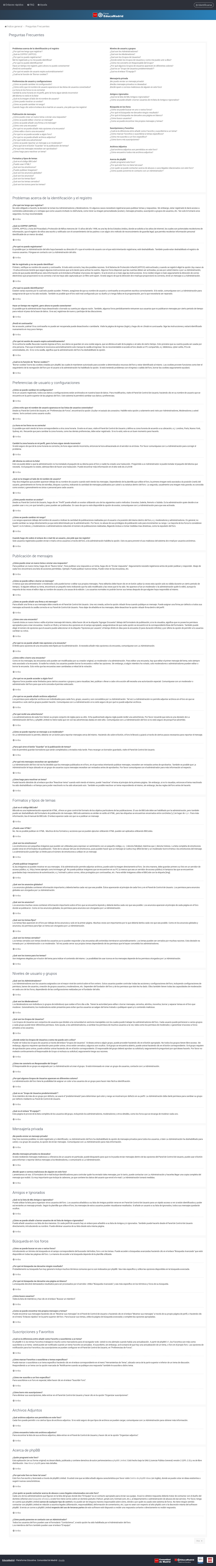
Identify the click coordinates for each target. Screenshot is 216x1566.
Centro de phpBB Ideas (140, 1478)
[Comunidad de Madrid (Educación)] (162, 1560)
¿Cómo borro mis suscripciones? (124, 139)
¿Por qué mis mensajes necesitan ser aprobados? (34, 148)
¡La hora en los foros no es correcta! (28, 90)
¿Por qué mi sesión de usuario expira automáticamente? (37, 71)
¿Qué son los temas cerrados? (26, 181)
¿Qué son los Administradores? (124, 51)
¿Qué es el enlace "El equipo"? (123, 71)
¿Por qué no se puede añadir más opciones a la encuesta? (38, 128)
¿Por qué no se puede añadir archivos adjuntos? (34, 137)
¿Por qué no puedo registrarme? (27, 57)
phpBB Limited (119, 1460)
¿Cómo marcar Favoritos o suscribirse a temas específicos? (137, 134)
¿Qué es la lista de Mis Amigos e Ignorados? (129, 97)
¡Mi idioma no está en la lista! (25, 96)
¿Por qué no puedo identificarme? (27, 63)
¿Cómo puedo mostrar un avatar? (27, 101)
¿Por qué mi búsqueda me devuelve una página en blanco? (136, 115)
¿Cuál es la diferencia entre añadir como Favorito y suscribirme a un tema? (143, 131)
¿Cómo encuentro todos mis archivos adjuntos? (131, 152)
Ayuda (62, 1560)
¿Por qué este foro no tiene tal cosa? (126, 165)
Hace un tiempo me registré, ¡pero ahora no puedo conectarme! (41, 66)
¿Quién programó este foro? (122, 162)
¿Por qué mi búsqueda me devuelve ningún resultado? (134, 112)
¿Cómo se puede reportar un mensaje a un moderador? (37, 143)
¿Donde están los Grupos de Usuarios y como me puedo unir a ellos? (140, 60)
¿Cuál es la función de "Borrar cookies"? (30, 74)
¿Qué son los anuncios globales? (27, 173)
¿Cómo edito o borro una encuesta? (28, 131)
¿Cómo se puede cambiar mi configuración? (32, 84)
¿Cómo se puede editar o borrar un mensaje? (32, 120)
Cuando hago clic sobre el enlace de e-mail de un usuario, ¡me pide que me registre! (49, 107)
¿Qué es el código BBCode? (24, 161)
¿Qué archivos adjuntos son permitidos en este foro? (134, 149)
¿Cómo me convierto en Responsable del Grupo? (132, 63)
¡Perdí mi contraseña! (22, 68)
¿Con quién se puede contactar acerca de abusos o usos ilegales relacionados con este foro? (152, 168)
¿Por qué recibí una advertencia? (27, 140)
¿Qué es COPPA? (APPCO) (24, 54)
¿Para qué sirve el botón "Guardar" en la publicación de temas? (40, 146)
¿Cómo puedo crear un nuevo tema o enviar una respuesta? (39, 117)
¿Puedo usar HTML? (21, 164)
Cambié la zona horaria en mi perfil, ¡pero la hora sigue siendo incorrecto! (45, 93)
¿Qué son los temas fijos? (24, 178)
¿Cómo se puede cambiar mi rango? (28, 104)
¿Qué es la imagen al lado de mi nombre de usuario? (35, 98)
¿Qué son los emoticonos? (24, 167)
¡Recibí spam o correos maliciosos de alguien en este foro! (136, 87)
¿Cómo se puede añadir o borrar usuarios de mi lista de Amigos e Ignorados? (144, 100)
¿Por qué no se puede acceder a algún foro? (32, 134)
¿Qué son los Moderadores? (122, 54)
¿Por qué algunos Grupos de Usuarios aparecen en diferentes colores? (141, 66)
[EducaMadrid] (184, 1560)
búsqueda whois (39, 1499)
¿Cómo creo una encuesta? (24, 125)
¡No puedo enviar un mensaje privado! (127, 81)
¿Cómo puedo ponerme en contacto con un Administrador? (137, 171)
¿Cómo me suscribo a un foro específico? (128, 137)
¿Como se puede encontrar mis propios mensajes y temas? (136, 121)
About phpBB (34, 1463)
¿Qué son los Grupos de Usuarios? (125, 57)
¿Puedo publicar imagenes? (24, 170)
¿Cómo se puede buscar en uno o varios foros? (131, 109)
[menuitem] (31, 4)
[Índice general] (108, 15)
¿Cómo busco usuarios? (121, 118)
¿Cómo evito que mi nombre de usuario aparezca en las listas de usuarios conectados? (51, 87)
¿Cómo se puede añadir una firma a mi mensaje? (34, 123)
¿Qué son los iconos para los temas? (29, 184)
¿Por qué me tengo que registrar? (27, 51)
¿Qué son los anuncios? (23, 176)
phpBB (128, 467)
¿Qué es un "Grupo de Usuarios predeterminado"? (132, 68)
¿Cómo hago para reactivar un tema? (29, 151)
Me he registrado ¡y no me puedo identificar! (32, 60)
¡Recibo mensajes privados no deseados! (128, 84)
